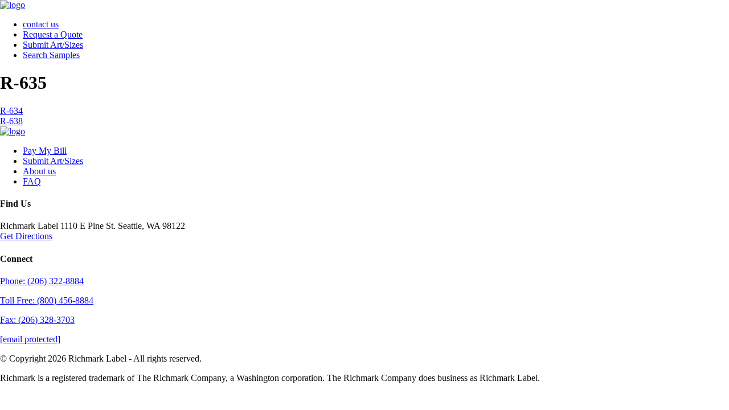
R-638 (11, 121)
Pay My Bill (45, 150)
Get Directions (26, 236)
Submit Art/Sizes (53, 45)
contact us (41, 24)
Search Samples (51, 55)
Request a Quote (53, 34)
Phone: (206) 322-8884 (42, 281)
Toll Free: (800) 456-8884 (46, 300)
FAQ (32, 181)
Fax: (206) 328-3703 (37, 320)
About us (39, 171)
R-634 (11, 111)
